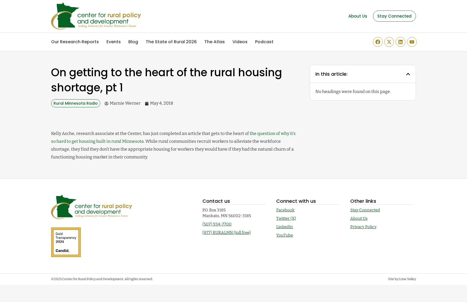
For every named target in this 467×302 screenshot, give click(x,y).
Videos (240, 42)
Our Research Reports (75, 42)
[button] (408, 74)
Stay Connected (365, 210)
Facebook (285, 210)
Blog (133, 42)
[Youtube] (412, 42)
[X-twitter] (389, 42)
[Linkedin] (400, 42)
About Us (359, 218)
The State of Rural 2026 (171, 42)
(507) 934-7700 (217, 224)
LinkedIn (284, 226)
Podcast (264, 42)
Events (113, 42)
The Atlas (214, 42)
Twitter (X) (286, 218)
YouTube (284, 235)
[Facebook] (378, 42)
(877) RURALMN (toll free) (226, 232)
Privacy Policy (363, 226)
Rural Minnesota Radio (76, 103)
